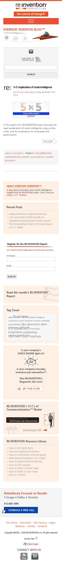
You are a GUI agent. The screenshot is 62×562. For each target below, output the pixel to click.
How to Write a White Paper (24, 468)
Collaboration (43, 153)
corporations (13, 321)
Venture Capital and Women (24, 451)
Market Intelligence (33, 157)
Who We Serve (40, 522)
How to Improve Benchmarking (25, 461)
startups (35, 336)
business (20, 316)
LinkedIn (31, 51)
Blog (24, 556)
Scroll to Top (29, 538)
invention (15, 332)
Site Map (31, 526)
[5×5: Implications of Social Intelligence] (31, 110)
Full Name (11, 256)
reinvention (19, 335)
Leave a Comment (13, 153)
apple (10, 317)
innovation (19, 328)
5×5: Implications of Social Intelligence (32, 87)
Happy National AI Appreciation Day (28, 213)
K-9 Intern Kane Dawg (25, 92)
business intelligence (36, 317)
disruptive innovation (33, 321)
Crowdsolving (13, 157)
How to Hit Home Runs (21, 448)
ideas (44, 324)
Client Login (32, 544)
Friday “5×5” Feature (16, 195)
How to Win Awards (19, 464)
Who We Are (11, 522)
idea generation (30, 324)
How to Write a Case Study (23, 471)
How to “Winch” (18, 474)
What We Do (25, 522)
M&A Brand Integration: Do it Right (27, 458)
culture (21, 321)
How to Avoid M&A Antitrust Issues (27, 454)
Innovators (35, 329)
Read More (49, 141)
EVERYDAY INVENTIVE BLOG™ (24, 29)
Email (9, 266)
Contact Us (42, 526)
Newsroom (20, 526)
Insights (52, 522)
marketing (30, 332)
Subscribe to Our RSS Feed (31, 59)
